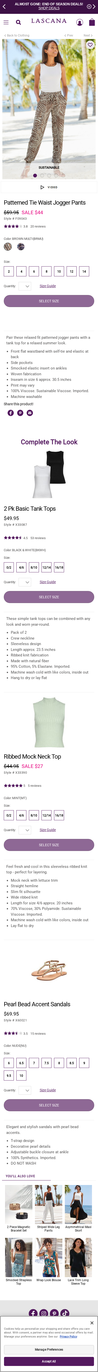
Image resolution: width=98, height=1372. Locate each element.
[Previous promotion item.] (6, 6)
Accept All (49, 1361)
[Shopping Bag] (92, 22)
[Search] (18, 22)
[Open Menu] (6, 22)
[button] (90, 45)
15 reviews (38, 1033)
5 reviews (34, 786)
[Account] (80, 22)
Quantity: (10, 286)
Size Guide (48, 286)
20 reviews (38, 226)
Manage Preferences (49, 1349)
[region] (49, 1344)
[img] (13, 226)
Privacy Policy (68, 1336)
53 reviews (38, 538)
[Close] (91, 1322)
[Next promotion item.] (92, 6)
